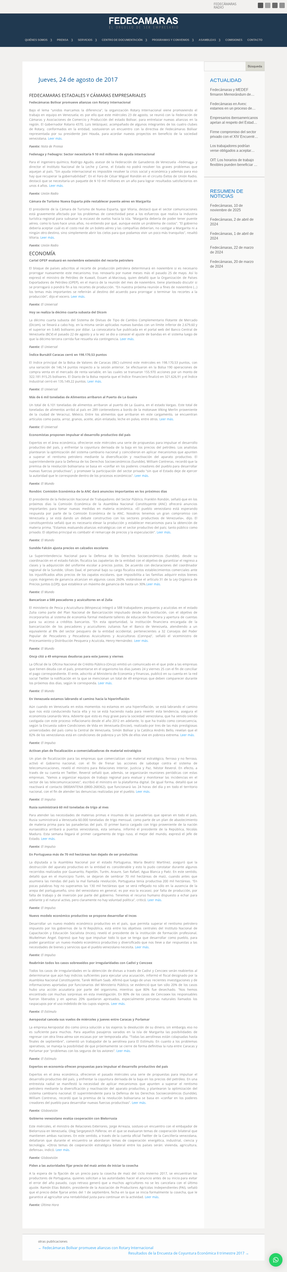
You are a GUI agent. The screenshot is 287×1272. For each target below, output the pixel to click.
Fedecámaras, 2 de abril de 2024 (232, 222)
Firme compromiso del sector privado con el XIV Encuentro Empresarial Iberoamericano (233, 134)
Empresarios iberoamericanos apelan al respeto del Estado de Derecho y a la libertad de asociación (234, 120)
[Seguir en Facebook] (260, 5)
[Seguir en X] (267, 5)
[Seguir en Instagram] (275, 5)
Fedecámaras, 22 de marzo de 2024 (232, 250)
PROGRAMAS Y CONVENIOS (170, 40)
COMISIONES (233, 40)
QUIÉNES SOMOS (36, 40)
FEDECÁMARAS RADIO (225, 5)
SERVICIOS (85, 40)
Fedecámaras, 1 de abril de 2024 (232, 236)
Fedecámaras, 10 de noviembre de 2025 (226, 208)
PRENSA (62, 40)
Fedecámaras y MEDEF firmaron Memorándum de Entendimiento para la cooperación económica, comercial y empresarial (230, 92)
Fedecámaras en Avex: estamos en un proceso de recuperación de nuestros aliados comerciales (231, 106)
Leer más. (55, 138)
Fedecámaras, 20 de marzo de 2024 (232, 264)
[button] (276, 1260)
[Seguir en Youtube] (282, 5)
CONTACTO (254, 40)
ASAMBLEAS (207, 40)
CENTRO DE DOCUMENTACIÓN (122, 40)
